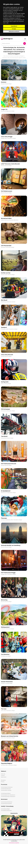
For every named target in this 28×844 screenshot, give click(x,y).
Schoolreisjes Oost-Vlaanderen (8, 795)
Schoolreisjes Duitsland (6, 803)
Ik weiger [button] (14, 28)
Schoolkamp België (5, 809)
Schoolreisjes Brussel (6, 788)
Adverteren (3, 777)
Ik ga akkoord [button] (14, 26)
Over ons (3, 774)
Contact (3, 775)
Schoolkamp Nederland (6, 810)
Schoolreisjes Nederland (6, 802)
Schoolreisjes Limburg (6, 790)
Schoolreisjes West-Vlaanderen (8, 796)
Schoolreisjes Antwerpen (7, 787)
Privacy (2, 781)
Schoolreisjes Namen (6, 793)
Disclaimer (3, 780)
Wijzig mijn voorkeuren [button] (14, 31)
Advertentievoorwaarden (14, 842)
